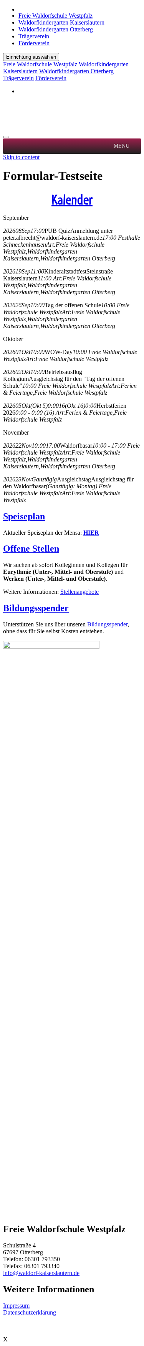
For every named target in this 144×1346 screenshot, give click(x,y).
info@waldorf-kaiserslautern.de (41, 1273)
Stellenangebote (79, 591)
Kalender (72, 199)
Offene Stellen (31, 549)
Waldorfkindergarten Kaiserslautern (61, 22)
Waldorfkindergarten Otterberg (55, 29)
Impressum (16, 1305)
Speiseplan (24, 516)
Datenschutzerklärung (29, 1312)
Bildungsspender (36, 608)
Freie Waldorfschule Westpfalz (55, 15)
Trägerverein (33, 36)
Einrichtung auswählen (31, 57)
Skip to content (21, 157)
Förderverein (34, 43)
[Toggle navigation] (6, 137)
